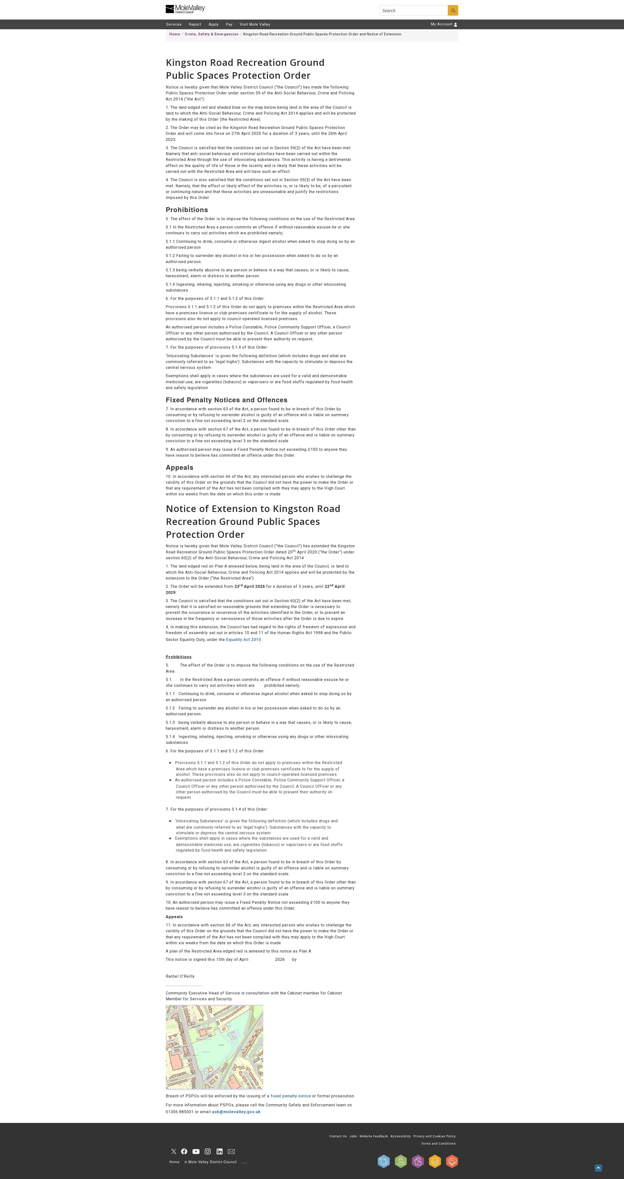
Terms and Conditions (438, 1143)
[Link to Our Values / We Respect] (452, 1161)
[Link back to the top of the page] (598, 1168)
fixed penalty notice (291, 1096)
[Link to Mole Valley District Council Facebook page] (184, 1151)
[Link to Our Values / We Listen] (384, 1161)
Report (195, 24)
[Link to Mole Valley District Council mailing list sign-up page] (231, 1151)
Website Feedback (374, 1136)
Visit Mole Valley (255, 24)
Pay (229, 24)
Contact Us (338, 1136)
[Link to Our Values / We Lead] (418, 1161)
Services (174, 24)
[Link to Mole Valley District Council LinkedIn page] (219, 1151)
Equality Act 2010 (243, 639)
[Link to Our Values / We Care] (435, 1161)
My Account (442, 24)
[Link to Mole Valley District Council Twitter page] (172, 1151)
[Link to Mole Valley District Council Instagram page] (207, 1151)
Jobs (353, 1136)
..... (245, 1161)
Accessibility (400, 1136)
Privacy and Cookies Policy (434, 1136)
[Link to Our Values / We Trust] (401, 1161)
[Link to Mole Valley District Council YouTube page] (196, 1151)
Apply (214, 24)
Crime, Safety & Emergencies (212, 34)
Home (174, 34)
